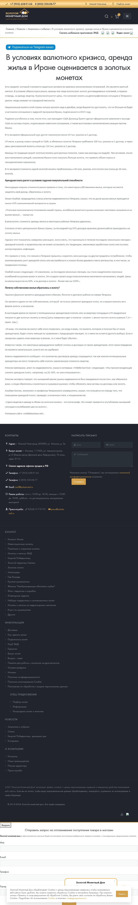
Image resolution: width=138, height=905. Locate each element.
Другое (11, 614)
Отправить (79, 481)
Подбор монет (20, 701)
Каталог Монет (16, 539)
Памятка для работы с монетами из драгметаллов (33, 662)
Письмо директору (17, 765)
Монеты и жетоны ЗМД (20, 553)
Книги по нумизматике (19, 609)
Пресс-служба (15, 770)
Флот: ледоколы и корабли (22, 590)
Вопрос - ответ (15, 658)
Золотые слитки (16, 567)
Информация (14, 622)
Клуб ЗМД (13, 643)
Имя (2, 842)
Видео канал (123, 32)
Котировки (13, 740)
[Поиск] (107, 16)
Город (3, 886)
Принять (122, 893)
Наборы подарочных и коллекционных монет (31, 600)
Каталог (10, 531)
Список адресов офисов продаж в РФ (28, 465)
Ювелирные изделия (18, 595)
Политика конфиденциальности (24, 676)
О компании (14, 748)
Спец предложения (23, 694)
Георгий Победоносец (19, 557)
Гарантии (12, 648)
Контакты (12, 756)
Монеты (12, 672)
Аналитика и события (18, 726)
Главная (10, 28)
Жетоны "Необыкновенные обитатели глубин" (31, 586)
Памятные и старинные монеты (24, 548)
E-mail (3, 856)
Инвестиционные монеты (20, 543)
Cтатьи (11, 731)
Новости (11, 719)
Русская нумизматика (18, 581)
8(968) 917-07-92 (37, 509)
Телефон (4, 871)
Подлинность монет (18, 639)
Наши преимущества (18, 760)
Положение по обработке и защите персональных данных (38, 686)
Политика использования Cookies (25, 681)
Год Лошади (14, 576)
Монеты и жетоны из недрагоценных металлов (32, 604)
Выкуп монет (14, 653)
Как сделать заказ (17, 634)
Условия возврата (17, 667)
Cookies (51, 898)
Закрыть (5, 825)
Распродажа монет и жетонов (28, 711)
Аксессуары (14, 572)
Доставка (12, 629)
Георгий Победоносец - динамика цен (27, 736)
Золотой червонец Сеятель (21, 562)
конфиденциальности (76, 898)
